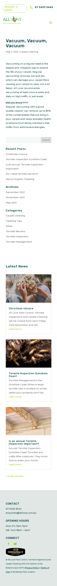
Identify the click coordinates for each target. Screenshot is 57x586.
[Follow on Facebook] (8, 544)
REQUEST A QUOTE (11, 8)
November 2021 (15, 197)
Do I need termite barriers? (22, 173)
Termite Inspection (17, 236)
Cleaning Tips (14, 220)
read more (15, 329)
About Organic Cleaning (20, 179)
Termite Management (19, 241)
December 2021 (15, 192)
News (9, 226)
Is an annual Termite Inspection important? (24, 442)
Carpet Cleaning (29, 51)
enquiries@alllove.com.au (21, 512)
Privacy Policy (32, 568)
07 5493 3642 (44, 7)
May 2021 (11, 202)
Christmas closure (16, 154)
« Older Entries (14, 476)
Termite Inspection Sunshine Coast (26, 159)
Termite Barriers (15, 231)
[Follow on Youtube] (15, 544)
